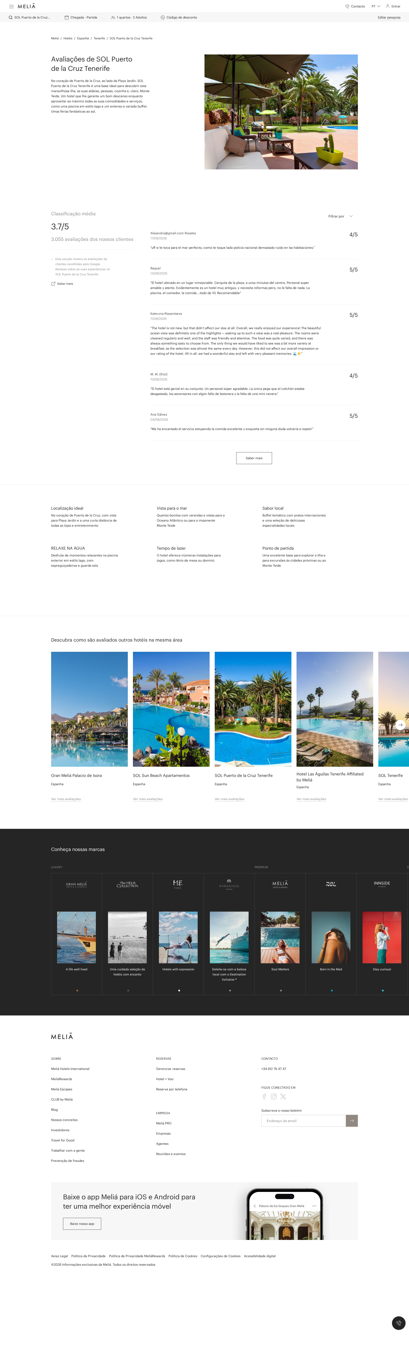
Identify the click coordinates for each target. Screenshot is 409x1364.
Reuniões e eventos (171, 1144)
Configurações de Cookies (221, 1247)
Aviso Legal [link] (59, 1247)
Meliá (55, 29)
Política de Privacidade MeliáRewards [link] (137, 1247)
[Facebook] (264, 1087)
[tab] (44, 1332)
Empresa (163, 1104)
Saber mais (65, 274)
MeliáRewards (61, 1070)
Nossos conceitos (64, 1110)
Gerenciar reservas (170, 1059)
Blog (54, 1100)
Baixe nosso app (82, 1214)
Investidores (60, 1121)
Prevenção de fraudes (67, 1151)
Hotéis (67, 29)
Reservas (163, 1049)
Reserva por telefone (171, 1080)
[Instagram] (274, 1087)
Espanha (83, 29)
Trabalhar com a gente (68, 1141)
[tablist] (204, 1332)
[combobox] (376, 6)
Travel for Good (62, 1131)
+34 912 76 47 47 (273, 1059)
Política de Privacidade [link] (88, 1247)
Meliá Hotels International (70, 1059)
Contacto (269, 1049)
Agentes (162, 1134)
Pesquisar (354, 1345)
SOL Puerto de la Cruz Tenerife (131, 29)
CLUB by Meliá (62, 1090)
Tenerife (99, 29)
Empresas (163, 1124)
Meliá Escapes (61, 1080)
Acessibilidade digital (260, 1247)
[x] (283, 1087)
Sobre (56, 1049)
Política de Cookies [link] (182, 1247)
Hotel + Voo (164, 1070)
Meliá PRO (163, 1114)
